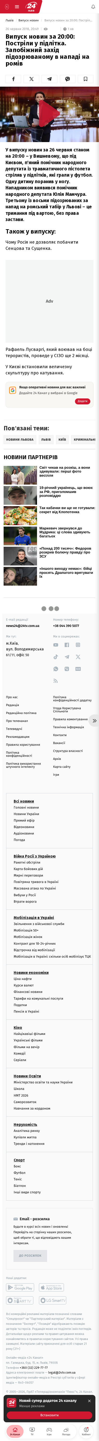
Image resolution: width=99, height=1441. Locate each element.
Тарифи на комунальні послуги (38, 999)
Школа (19, 1089)
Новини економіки (31, 972)
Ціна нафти (23, 979)
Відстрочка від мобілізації (34, 950)
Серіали (20, 1060)
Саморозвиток (25, 1102)
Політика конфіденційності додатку (72, 699)
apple (53, 1287)
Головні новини (26, 807)
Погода (19, 840)
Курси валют (24, 985)
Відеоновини (24, 827)
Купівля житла (25, 1137)
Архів (57, 759)
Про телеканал (17, 721)
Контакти (60, 735)
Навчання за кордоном (32, 1108)
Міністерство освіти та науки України (43, 1082)
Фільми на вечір (26, 1047)
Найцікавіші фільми (29, 1034)
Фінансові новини (28, 992)
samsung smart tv (53, 1300)
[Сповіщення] (93, 7)
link (56, 645)
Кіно (18, 1027)
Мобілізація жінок (28, 937)
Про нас (12, 697)
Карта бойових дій (28, 869)
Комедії (19, 1053)
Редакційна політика (21, 713)
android (20, 1287)
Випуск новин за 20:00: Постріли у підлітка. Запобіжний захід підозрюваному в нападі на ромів (68, 20)
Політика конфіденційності (19, 754)
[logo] (31, 7)
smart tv (20, 1300)
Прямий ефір (24, 820)
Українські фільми (28, 1040)
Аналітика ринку (27, 1131)
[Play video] (49, 113)
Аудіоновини (24, 833)
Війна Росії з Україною (35, 856)
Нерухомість (25, 1124)
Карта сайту (61, 767)
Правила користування (23, 744)
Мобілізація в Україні (34, 917)
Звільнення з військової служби (39, 924)
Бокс (17, 1166)
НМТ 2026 (21, 1095)
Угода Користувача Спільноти (67, 710)
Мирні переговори (28, 875)
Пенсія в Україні (26, 1011)
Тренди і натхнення (29, 1144)
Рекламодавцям (17, 737)
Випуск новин (29, 20)
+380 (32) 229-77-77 (34, 1367)
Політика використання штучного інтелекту (23, 765)
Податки (20, 1005)
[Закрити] (89, 1401)
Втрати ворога (25, 902)
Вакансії (59, 743)
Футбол (19, 1173)
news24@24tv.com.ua (22, 626)
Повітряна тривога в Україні (36, 882)
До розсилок (30, 1256)
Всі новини (24, 801)
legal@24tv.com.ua (61, 1372)
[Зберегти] (85, 79)
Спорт (19, 1160)
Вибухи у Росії (25, 895)
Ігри (56, 774)
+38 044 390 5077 (66, 626)
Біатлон (20, 1186)
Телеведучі (14, 729)
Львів (10, 20)
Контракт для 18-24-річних (35, 943)
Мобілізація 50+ (26, 930)
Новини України (26, 814)
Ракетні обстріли (27, 862)
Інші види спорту (27, 1192)
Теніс (18, 1179)
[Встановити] (49, 1408)
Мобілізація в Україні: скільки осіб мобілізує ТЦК (52, 957)
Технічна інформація (68, 727)
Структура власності (68, 751)
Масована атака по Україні (35, 888)
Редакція (12, 705)
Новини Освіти (27, 1076)
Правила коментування (70, 719)
